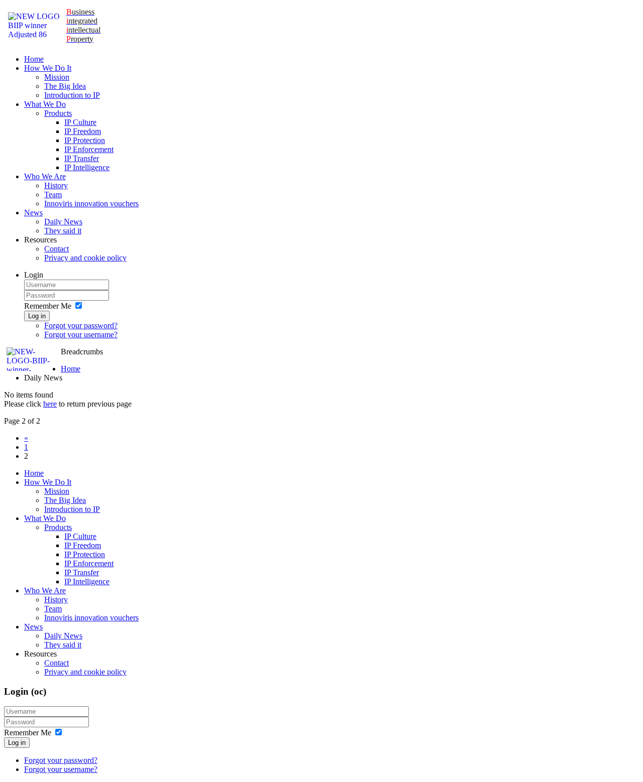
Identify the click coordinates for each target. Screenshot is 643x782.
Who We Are (45, 176)
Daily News (63, 221)
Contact (56, 248)
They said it (62, 230)
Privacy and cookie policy (85, 257)
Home (34, 59)
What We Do (45, 104)
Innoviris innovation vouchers (91, 203)
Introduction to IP (72, 95)
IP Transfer (81, 158)
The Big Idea (65, 86)
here (50, 404)
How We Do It (47, 68)
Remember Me (47, 306)
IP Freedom (82, 131)
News (33, 212)
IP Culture (80, 122)
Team (53, 194)
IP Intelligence (87, 167)
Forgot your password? (81, 325)
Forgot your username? (81, 334)
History (56, 185)
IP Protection (84, 140)
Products (58, 113)
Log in (37, 316)
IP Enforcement (89, 149)
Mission (56, 77)
